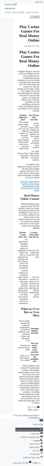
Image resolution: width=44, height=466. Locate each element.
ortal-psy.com (10, 8)
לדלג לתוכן (39, 2)
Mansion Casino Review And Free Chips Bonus (29, 183)
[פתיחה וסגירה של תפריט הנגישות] (41, 420)
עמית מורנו (17, 463)
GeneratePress (33, 418)
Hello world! (32, 410)
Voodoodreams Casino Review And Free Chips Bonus (30, 188)
